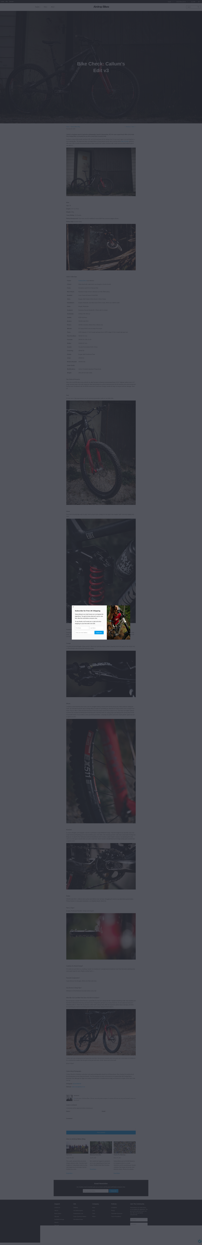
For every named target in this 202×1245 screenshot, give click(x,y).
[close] (73, 606)
